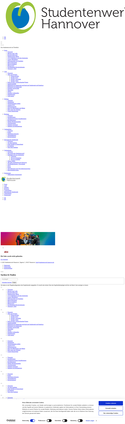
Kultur (9, 132)
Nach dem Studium (12, 147)
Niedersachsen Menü (13, 56)
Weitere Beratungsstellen (14, 121)
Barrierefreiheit (8, 268)
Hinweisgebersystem (13, 170)
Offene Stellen (11, 161)
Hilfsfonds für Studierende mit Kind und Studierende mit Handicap (25, 85)
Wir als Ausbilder (15, 159)
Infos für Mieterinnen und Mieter (16, 108)
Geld (5, 71)
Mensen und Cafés (12, 53)
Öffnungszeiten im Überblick (15, 61)
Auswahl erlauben (110, 408)
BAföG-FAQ (14, 77)
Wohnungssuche (11, 106)
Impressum (7, 265)
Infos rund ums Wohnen (13, 109)
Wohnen (6, 99)
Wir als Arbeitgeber (16, 158)
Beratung (6, 114)
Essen (5, 50)
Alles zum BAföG (12, 74)
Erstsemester (7, 173)
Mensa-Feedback (12, 64)
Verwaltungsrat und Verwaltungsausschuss (18, 168)
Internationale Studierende (11, 139)
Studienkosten (11, 94)
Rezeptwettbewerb (12, 55)
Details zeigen (90, 420)
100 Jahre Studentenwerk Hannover (17, 162)
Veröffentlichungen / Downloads (16, 164)
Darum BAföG (15, 76)
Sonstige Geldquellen (13, 93)
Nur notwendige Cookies (110, 413)
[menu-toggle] (1, 43)
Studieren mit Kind (12, 125)
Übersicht (10, 52)
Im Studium (10, 146)
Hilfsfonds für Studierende (14, 87)
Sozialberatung (11, 117)
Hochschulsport (11, 137)
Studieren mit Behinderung (14, 126)
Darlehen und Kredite (13, 88)
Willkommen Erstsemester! (14, 174)
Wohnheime (10, 102)
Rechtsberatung (11, 120)
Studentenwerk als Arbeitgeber (15, 155)
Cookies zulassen (111, 403)
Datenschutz (7, 267)
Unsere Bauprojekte (12, 111)
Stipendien (10, 90)
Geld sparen (10, 96)
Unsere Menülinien (12, 59)
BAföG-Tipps (14, 81)
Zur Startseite (4, 259)
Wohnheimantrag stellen (13, 103)
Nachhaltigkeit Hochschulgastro (16, 67)
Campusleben (7, 129)
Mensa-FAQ (10, 65)
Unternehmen (7, 150)
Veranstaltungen (11, 135)
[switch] (49, 420)
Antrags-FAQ (11, 105)
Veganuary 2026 (11, 68)
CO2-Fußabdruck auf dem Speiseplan (17, 58)
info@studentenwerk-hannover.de (45, 262)
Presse (9, 167)
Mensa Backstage (12, 62)
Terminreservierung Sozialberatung (16, 118)
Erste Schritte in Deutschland (15, 144)
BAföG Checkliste (16, 79)
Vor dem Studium (12, 143)
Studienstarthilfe (11, 84)
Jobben (9, 91)
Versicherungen (11, 123)
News (9, 165)
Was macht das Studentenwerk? (15, 153)
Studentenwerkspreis (13, 134)
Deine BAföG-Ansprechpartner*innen (17, 82)
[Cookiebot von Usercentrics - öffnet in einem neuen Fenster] (11, 420)
